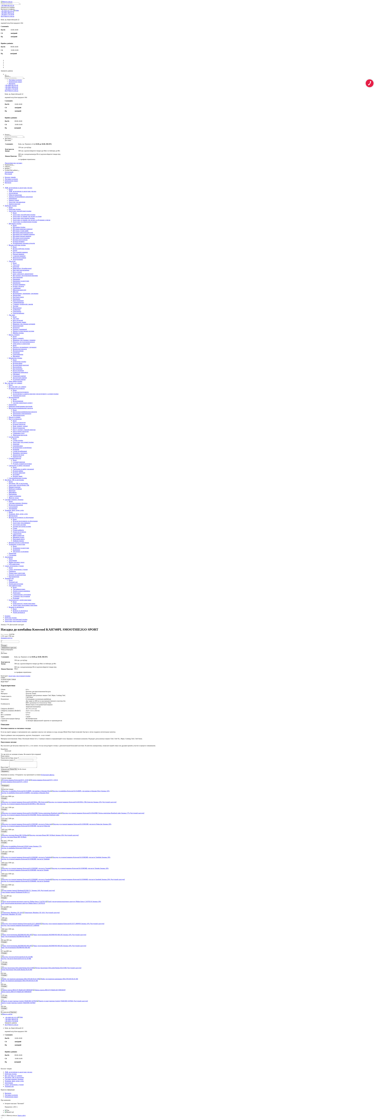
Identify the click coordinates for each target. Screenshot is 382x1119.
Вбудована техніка (15, 223)
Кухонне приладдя (19, 424)
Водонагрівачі (17, 363)
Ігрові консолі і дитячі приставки (20, 600)
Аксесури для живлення (17, 202)
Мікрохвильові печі (19, 290)
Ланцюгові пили (18, 455)
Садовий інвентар (15, 458)
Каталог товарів (10, 177)
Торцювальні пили (19, 395)
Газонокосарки (18, 446)
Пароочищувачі (18, 326)
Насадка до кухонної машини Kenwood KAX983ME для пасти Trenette (25, 870)
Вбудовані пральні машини (22, 236)
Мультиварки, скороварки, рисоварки (25, 293)
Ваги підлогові (18, 320)
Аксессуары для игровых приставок (25, 605)
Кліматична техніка (15, 358)
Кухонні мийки (18, 471)
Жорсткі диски (14, 498)
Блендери (16, 266)
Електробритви (18, 354)
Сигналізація (13, 507)
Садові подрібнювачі (20, 451)
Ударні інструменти (19, 532)
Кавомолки (16, 283)
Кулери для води (18, 286)
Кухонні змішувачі (19, 473)
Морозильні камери (19, 257)
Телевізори (16, 550)
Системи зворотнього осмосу (23, 403)
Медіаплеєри (13, 516)
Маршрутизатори (14, 487)
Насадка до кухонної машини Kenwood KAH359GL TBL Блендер (23, 804)
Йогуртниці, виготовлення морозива (25, 275)
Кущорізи (16, 449)
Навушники (13, 494)
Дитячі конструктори (16, 584)
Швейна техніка (18, 333)
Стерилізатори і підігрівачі (22, 594)
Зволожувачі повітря (20, 378)
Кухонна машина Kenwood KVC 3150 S (14, 782)
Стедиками (12, 555)
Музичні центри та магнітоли (19, 542)
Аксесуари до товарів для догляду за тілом (27, 216)
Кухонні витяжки (18, 241)
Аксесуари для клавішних (21, 523)
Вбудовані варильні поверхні (22, 229)
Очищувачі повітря (19, 376)
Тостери (15, 306)
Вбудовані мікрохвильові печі (23, 232)
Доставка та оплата (15, 80)
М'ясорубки (17, 295)
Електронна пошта (8, 760)
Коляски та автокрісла (16, 607)
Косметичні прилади (20, 349)
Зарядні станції (14, 200)
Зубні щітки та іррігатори (21, 343)
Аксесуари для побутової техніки (20, 211)
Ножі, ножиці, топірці (20, 426)
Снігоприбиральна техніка (18, 478)
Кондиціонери (17, 369)
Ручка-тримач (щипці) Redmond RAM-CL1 (15, 892)
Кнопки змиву (17, 476)
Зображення (5, 769)
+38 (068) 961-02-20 (7, 5)
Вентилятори (17, 367)
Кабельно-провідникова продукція (20, 406)
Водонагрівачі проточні (21, 365)
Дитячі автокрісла (19, 612)
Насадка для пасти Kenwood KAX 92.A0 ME (16, 958)
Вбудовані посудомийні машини (24, 234)
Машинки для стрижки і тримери (24, 340)
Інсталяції (16, 474)
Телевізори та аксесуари (17, 544)
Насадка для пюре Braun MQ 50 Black (13, 837)
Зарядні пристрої (14, 204)
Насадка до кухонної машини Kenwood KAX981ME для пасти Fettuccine (25, 826)
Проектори (12, 553)
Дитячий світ (9, 578)
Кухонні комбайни (19, 284)
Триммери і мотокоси (20, 453)
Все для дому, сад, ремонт (13, 383)
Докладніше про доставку (13, 163)
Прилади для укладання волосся (24, 342)
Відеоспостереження (16, 505)
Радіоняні (16, 598)
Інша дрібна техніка (15, 381)
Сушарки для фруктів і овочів (23, 304)
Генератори (13, 404)
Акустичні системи (19, 524)
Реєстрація (8, 174)
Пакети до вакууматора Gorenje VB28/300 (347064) (18, 1003)
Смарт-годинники (15, 496)
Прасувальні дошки (19, 322)
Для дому (12, 315)
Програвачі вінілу (19, 539)
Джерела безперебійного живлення (21, 197)
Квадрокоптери (14, 576)
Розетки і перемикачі (20, 329)
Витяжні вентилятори (20, 240)
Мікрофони (13, 492)
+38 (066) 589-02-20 (7, 13)
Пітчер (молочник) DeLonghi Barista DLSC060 (16, 969)
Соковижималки (18, 302)
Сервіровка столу (19, 433)
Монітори (12, 490)
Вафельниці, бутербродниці (22, 268)
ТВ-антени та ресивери (21, 551)
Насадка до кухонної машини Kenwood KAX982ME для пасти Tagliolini (25, 859)
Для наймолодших (15, 585)
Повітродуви (17, 456)
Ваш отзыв (5, 767)
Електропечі (17, 311)
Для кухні (12, 261)
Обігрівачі (16, 374)
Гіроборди (12, 571)
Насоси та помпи (14, 417)
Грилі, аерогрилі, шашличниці (23, 274)
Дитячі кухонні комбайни (21, 591)
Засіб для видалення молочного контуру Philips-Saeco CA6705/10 (23, 903)
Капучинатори (18, 277)
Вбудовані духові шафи (20, 231)
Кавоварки (16, 279)
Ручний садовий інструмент (22, 464)
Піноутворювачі (18, 300)
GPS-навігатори (14, 564)
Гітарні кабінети (18, 530)
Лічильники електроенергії (22, 413)
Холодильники (18, 259)
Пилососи (16, 327)
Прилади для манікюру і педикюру (25, 347)
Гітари (15, 528)
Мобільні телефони (15, 489)
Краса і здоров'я (14, 335)
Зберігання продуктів (20, 435)
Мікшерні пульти (18, 537)
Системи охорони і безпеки (14, 499)
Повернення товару (15, 82)
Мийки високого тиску (16, 562)
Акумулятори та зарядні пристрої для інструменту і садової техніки (35, 394)
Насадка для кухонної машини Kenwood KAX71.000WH (20, 925)
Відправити (5, 771)
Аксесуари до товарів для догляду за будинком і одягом (31, 220)
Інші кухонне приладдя (20, 431)
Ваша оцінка (5, 756)
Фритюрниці (17, 308)
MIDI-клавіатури (18, 535)
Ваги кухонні (17, 272)
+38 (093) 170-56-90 (7, 14)
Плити (15, 250)
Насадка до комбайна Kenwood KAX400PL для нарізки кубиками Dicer (25, 793)
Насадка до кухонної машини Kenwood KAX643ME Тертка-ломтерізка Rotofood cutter (30, 815)
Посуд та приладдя (15, 419)
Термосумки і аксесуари (17, 573)
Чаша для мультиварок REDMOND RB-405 (15, 947)
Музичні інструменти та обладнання (21, 517)
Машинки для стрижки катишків (24, 324)
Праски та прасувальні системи (23, 331)
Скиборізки (17, 288)
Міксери (15, 292)
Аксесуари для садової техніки (23, 442)
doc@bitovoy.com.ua (7, 16)
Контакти (12, 83)
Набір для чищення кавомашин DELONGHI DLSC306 (19, 981)
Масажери (16, 356)
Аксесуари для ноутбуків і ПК (19, 485)
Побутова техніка (11, 205)
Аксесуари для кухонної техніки (24, 218)
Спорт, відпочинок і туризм (14, 566)
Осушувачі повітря (19, 379)
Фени (15, 345)
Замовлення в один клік (9, 647)
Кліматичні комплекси (20, 372)
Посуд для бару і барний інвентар (24, 430)
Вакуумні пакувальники (21, 270)
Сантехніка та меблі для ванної (19, 465)
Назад (11, 189)
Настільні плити (18, 297)
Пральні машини (18, 254)
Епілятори (16, 352)
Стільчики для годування (21, 596)
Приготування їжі (19, 428)
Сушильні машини (19, 256)
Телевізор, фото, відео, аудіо (14, 510)
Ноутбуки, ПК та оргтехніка (14, 480)
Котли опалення (18, 370)
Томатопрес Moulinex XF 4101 (11, 914)
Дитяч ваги (16, 593)
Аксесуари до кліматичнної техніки (25, 222)
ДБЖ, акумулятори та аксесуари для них (18, 188)
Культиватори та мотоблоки (22, 447)
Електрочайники (18, 313)
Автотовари (9, 557)
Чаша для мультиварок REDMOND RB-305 (15, 936)
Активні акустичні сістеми (22, 526)
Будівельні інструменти (17, 388)
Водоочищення (14, 397)
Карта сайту (22, 1115)
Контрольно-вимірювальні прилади (21, 408)
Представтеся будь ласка (10, 758)
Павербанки (13, 198)
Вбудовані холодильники (21, 238)
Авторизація (9, 172)
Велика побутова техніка (17, 245)
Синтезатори (17, 533)
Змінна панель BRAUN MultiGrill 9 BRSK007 (16, 992)
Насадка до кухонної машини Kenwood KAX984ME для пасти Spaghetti (25, 881)
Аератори (16, 444)
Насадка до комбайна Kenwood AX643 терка (16, 848)
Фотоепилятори (18, 351)
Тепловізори (13, 508)
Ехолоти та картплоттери (17, 575)
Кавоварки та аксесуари (21, 281)
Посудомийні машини (20, 252)
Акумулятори (13, 193)
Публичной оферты (47, 775)
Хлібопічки (16, 309)
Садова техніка (14, 437)
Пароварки (16, 299)
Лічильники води (19, 415)
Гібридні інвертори (15, 195)
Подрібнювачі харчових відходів (24, 243)
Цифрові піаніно (18, 541)
